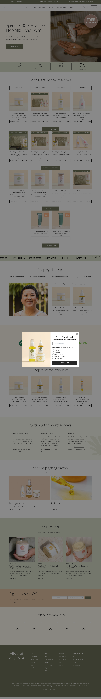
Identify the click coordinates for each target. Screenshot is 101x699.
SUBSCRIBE (65, 363)
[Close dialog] (77, 334)
